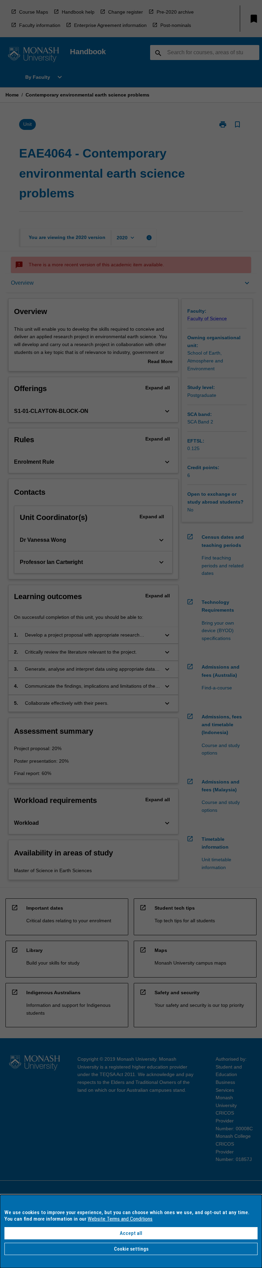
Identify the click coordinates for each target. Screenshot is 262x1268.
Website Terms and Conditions (120, 1219)
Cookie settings (131, 1249)
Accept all (131, 1233)
